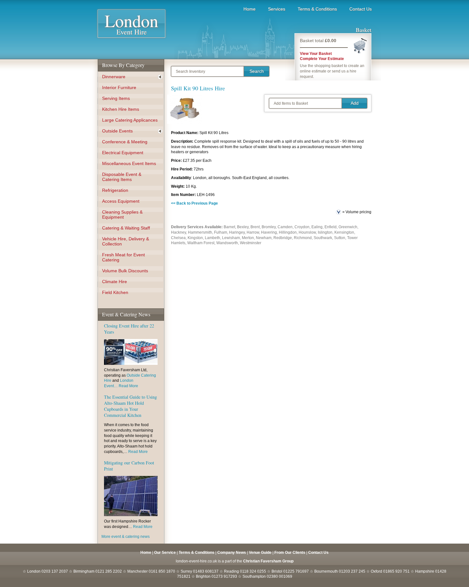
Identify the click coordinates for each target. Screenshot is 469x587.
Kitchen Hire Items (120, 109)
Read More (128, 386)
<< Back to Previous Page (194, 203)
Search (256, 71)
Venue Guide (260, 552)
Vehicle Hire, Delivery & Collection (125, 241)
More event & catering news (125, 536)
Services (276, 8)
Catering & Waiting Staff (126, 227)
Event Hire (131, 25)
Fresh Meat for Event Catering (123, 257)
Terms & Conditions (317, 8)
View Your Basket (316, 53)
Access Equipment (120, 201)
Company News (231, 552)
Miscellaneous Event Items (129, 163)
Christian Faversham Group (268, 561)
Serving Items (116, 98)
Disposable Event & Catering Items (121, 177)
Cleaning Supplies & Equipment (122, 214)
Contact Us (360, 8)
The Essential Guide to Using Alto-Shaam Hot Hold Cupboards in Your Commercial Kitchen (130, 406)
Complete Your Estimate (322, 58)
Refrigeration (115, 190)
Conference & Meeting (124, 141)
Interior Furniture (119, 87)
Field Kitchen (115, 292)
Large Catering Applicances (130, 120)
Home (249, 8)
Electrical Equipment (122, 152)
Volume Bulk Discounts (125, 270)
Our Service (165, 552)
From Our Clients (289, 552)
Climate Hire (114, 281)
